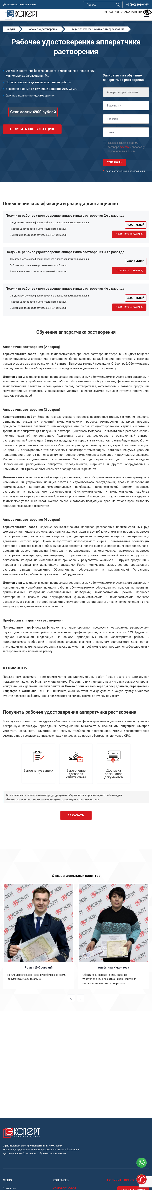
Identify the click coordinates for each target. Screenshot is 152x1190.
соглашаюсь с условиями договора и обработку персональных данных (126, 147)
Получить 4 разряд (129, 307)
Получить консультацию (32, 129)
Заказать (76, 815)
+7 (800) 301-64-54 (137, 4)
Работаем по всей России (21, 4)
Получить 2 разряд (129, 234)
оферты (124, 147)
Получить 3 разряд (129, 270)
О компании (9, 1188)
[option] (38, 936)
